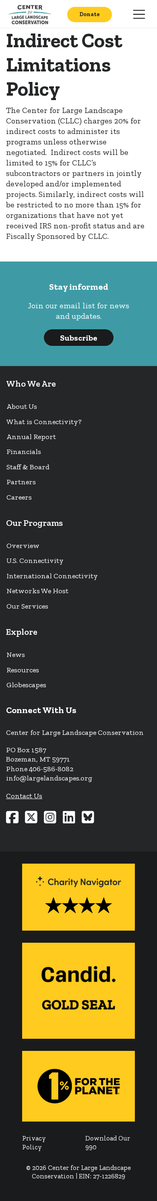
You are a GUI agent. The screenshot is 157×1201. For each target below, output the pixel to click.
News (15, 654)
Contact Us (24, 795)
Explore (21, 631)
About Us (21, 406)
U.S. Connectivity (35, 560)
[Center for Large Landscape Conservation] (31, 14)
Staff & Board (28, 466)
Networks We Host (37, 590)
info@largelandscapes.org (49, 778)
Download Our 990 (107, 1142)
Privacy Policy (34, 1142)
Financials (23, 451)
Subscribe (78, 338)
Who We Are (31, 383)
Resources (22, 669)
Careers (19, 497)
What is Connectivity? (44, 421)
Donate (89, 14)
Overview (22, 545)
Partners (21, 481)
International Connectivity (52, 575)
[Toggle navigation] (139, 14)
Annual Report (31, 436)
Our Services (27, 606)
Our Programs (34, 522)
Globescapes (26, 684)
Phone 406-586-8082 (39, 768)
